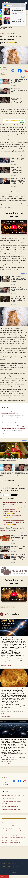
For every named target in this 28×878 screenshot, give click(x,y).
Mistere (3, 866)
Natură (2, 33)
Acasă (3, 863)
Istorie (12, 863)
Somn (13, 607)
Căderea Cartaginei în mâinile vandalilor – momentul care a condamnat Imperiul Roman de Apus (13, 831)
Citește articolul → (6, 665)
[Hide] (0, 22)
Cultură (8, 863)
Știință (21, 863)
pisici (8, 607)
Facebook (2, 530)
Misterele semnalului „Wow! (8, 826)
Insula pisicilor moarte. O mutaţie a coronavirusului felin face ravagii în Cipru (13, 522)
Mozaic (8, 866)
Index (12, 866)
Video (17, 866)
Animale (3, 607)
